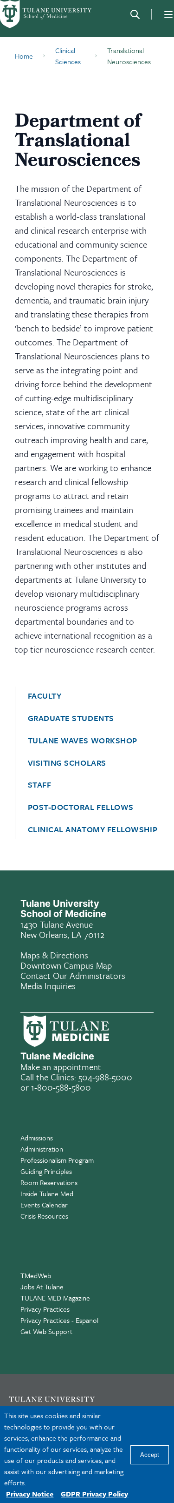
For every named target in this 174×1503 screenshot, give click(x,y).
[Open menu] (168, 14)
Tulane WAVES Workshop (82, 740)
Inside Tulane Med (46, 1193)
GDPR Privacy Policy (94, 1494)
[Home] (46, 14)
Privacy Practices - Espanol (59, 1320)
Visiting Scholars (67, 762)
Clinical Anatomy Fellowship (93, 829)
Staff (40, 784)
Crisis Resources (44, 1216)
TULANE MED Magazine (55, 1298)
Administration (41, 1149)
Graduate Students (71, 718)
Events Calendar (44, 1205)
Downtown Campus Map (66, 965)
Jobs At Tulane (42, 1286)
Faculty (45, 695)
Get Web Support (46, 1331)
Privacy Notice (29, 1494)
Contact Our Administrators (72, 975)
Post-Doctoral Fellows (81, 807)
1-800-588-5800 (61, 1087)
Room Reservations (48, 1182)
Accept (149, 1454)
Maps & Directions (54, 955)
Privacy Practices (45, 1309)
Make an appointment (60, 1066)
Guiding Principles (46, 1171)
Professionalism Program (57, 1160)
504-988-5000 (105, 1077)
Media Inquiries (48, 985)
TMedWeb (35, 1275)
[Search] (135, 14)
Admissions (36, 1137)
